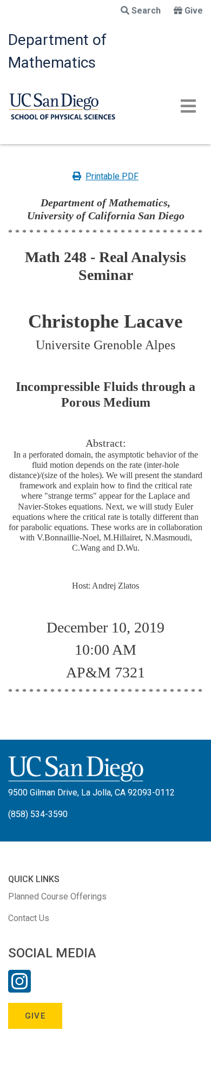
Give (193, 10)
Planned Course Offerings (57, 896)
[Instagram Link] (19, 988)
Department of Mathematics (57, 51)
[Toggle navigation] (188, 106)
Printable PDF (112, 176)
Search (146, 10)
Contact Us (28, 918)
